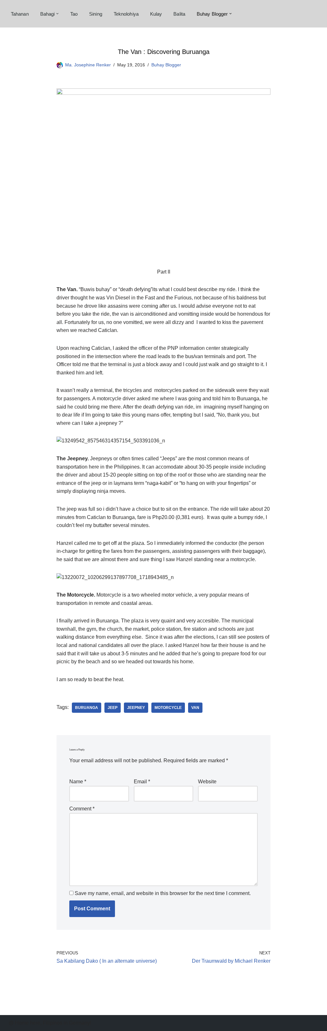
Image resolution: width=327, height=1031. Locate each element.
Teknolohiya (126, 14)
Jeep (113, 707)
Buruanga (86, 707)
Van (195, 707)
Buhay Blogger (166, 64)
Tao (74, 14)
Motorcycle (168, 707)
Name (77, 781)
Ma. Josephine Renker (88, 64)
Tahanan (20, 14)
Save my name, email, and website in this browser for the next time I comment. (163, 893)
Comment (82, 808)
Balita (179, 14)
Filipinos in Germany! (67, 1023)
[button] (57, 13)
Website (207, 781)
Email (142, 781)
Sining (95, 14)
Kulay (156, 14)
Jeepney (136, 707)
